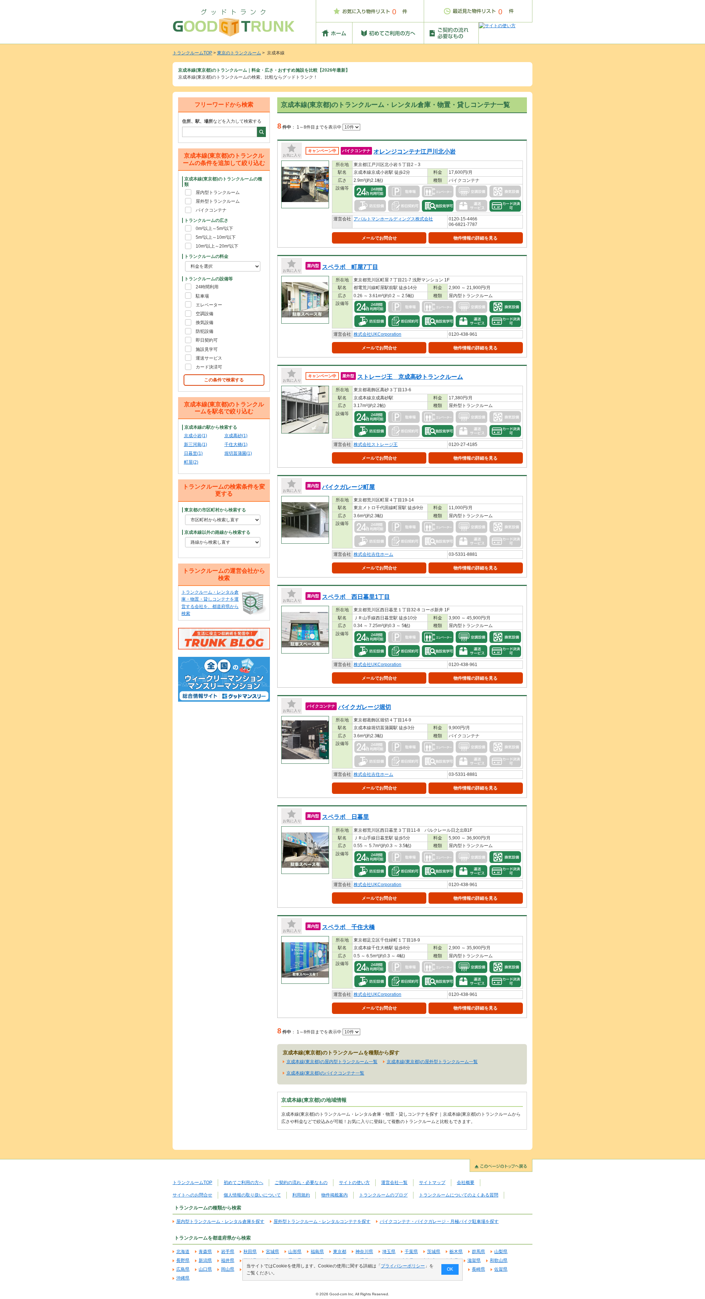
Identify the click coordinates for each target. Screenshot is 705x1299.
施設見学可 (207, 349)
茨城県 (433, 1251)
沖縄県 (182, 1278)
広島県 (182, 1269)
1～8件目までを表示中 (320, 127)
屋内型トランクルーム (218, 192)
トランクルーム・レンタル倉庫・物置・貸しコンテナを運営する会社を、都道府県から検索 (210, 603)
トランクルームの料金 (206, 256)
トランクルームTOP (192, 52)
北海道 (182, 1251)
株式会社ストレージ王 (376, 444)
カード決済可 (209, 367)
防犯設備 (204, 331)
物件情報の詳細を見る (475, 238)
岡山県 (227, 1269)
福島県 (317, 1251)
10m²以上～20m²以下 (217, 246)
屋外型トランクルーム (218, 201)
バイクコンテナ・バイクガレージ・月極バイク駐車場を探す (439, 1221)
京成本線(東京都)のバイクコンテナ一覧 (325, 1073)
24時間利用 (207, 286)
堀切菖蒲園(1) (238, 453)
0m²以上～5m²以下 (214, 228)
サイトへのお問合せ (192, 1195)
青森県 (205, 1251)
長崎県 (478, 1269)
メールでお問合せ (379, 238)
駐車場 (202, 296)
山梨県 (500, 1251)
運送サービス (209, 358)
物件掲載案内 (334, 1195)
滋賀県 (474, 1260)
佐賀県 (500, 1269)
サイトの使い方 (354, 1182)
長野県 (182, 1260)
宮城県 (272, 1251)
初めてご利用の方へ (243, 1182)
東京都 (339, 1251)
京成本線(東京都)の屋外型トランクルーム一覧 (432, 1061)
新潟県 (205, 1260)
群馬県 (478, 1251)
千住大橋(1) (235, 444)
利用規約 (301, 1195)
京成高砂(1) (235, 435)
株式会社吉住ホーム (373, 554)
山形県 (294, 1251)
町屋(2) (191, 462)
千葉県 (411, 1251)
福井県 (227, 1260)
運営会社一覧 (394, 1182)
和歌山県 (498, 1260)
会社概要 (465, 1182)
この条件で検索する (224, 379)
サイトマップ (432, 1182)
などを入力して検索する (221, 121)
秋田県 (250, 1251)
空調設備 (204, 313)
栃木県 (456, 1251)
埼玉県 (388, 1251)
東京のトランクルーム (239, 52)
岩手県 (227, 1251)
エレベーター (209, 304)
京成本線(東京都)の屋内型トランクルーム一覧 (331, 1061)
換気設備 (204, 322)
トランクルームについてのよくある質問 (458, 1195)
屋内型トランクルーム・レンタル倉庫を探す (220, 1221)
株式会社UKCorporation (377, 334)
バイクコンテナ (211, 210)
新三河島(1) (195, 444)
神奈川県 (364, 1251)
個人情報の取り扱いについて (252, 1195)
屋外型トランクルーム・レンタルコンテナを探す (322, 1221)
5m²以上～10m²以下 (216, 237)
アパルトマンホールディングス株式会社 (393, 219)
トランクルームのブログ (383, 1195)
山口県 (205, 1269)
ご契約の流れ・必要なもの (301, 1182)
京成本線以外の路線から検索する (217, 532)
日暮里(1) (193, 453)
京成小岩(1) (195, 435)
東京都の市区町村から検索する (215, 509)
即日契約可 (207, 340)
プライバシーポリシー (403, 1266)
